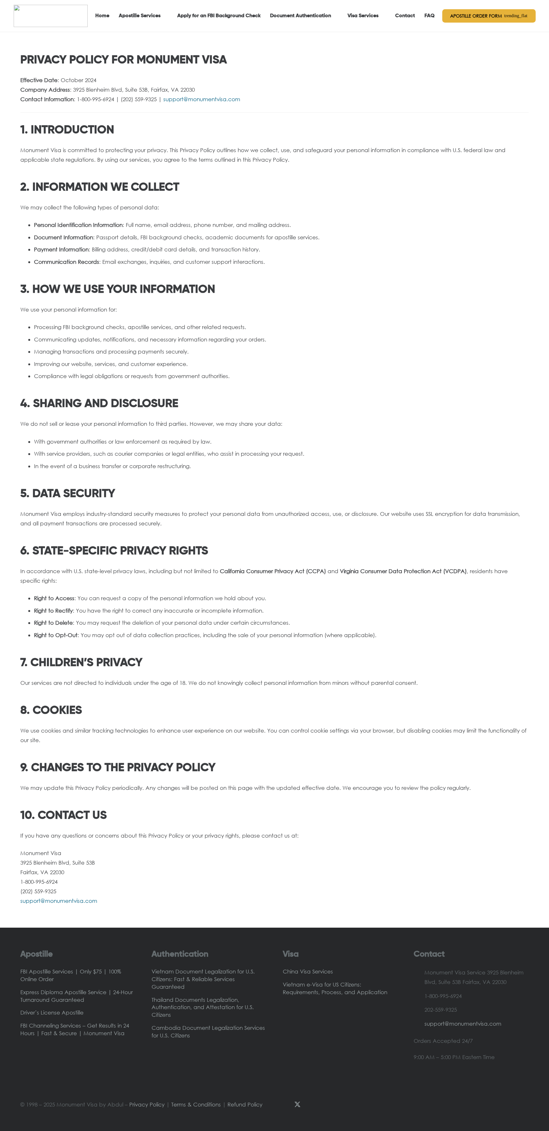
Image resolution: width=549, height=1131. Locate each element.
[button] (164, 16)
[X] (297, 1104)
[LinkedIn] (333, 1104)
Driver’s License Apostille (52, 1012)
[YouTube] (309, 1104)
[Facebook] (285, 1104)
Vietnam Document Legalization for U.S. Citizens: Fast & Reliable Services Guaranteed (203, 979)
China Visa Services (308, 971)
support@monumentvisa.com (462, 1023)
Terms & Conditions (196, 1104)
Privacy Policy (147, 1104)
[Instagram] (321, 1104)
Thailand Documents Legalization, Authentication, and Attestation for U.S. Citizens (203, 1007)
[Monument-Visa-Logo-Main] (51, 16)
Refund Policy (244, 1104)
